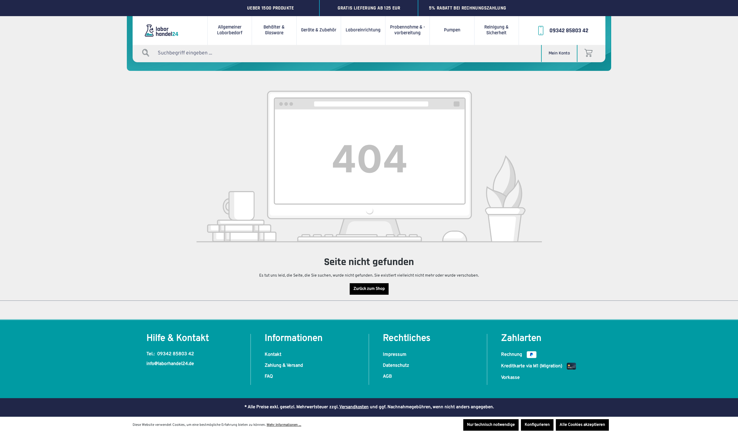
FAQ (269, 376)
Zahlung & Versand (284, 365)
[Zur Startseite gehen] (170, 30)
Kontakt (273, 355)
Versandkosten (354, 407)
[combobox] (193, 53)
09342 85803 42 (175, 354)
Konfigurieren (537, 424)
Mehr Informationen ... (284, 425)
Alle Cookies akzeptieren (582, 424)
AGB (387, 376)
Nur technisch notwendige (491, 424)
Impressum (394, 355)
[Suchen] (145, 53)
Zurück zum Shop (369, 288)
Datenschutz (396, 365)
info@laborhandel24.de (170, 364)
